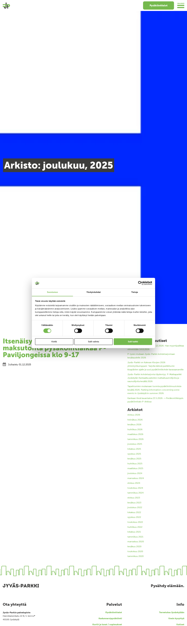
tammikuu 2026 (135, 439)
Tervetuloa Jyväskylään (171, 612)
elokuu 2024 (133, 483)
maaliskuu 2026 (135, 434)
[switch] (78, 331)
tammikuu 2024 (135, 492)
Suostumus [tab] (52, 292)
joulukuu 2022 (134, 507)
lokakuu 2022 (134, 512)
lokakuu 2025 (134, 449)
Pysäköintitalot (158, 5)
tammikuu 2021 (135, 536)
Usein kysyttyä (176, 618)
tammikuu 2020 (135, 556)
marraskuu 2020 (135, 541)
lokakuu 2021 (134, 531)
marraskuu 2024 (135, 478)
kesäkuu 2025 (134, 458)
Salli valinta (93, 341)
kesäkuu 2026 (134, 424)
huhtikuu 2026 (135, 429)
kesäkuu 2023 (134, 502)
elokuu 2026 (133, 414)
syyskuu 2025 (134, 454)
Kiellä (54, 341)
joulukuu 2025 (134, 444)
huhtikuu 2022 (134, 527)
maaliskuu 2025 (135, 468)
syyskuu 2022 (134, 517)
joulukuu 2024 (134, 473)
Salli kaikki (133, 341)
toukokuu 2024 (135, 488)
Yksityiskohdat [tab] (93, 292)
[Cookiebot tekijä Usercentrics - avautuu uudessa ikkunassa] (140, 283)
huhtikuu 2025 (134, 463)
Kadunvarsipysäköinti (110, 618)
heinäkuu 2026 (135, 419)
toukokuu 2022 (135, 522)
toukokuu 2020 (135, 551)
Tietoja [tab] (134, 292)
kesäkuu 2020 (134, 546)
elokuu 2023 (133, 497)
